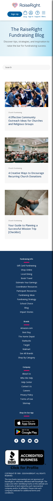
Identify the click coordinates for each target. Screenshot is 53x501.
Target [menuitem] (26, 345)
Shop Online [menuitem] (26, 269)
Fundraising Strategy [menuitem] (26, 299)
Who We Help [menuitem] (26, 378)
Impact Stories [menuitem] (26, 312)
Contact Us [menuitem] (26, 386)
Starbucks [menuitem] (26, 340)
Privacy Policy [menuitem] (26, 394)
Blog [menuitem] (26, 307)
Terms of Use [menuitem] (26, 399)
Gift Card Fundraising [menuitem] (26, 265)
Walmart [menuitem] (26, 349)
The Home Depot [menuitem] (26, 336)
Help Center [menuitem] (26, 382)
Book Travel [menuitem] (26, 278)
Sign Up (15, 14)
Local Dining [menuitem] (26, 274)
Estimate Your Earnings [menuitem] (26, 282)
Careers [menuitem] (26, 390)
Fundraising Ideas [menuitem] (27, 295)
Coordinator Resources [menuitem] (26, 286)
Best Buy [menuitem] (26, 332)
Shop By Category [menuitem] (26, 357)
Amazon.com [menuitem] (26, 328)
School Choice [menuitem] (26, 303)
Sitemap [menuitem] (26, 403)
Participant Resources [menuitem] (26, 291)
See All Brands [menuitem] (26, 353)
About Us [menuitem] (26, 373)
